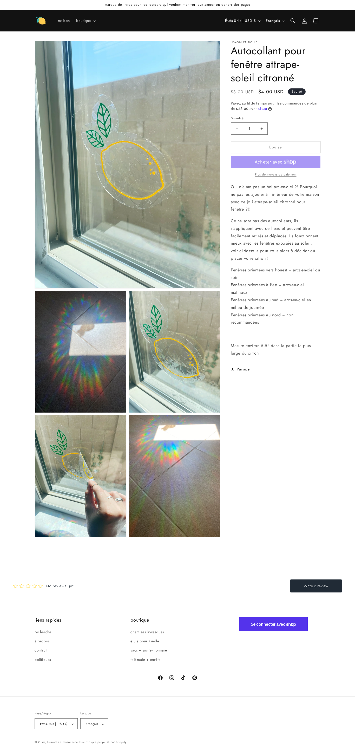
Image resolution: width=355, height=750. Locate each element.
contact (41, 650)
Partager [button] (244, 369)
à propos (42, 641)
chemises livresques (147, 632)
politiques (43, 659)
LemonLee (54, 742)
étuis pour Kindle (144, 641)
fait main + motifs (145, 659)
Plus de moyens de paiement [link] (276, 174)
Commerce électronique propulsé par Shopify (94, 742)
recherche (43, 632)
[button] (85, 20)
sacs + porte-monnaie (148, 650)
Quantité (237, 118)
